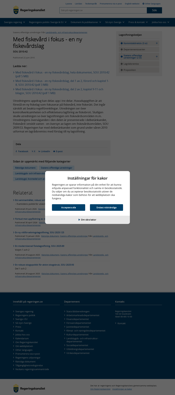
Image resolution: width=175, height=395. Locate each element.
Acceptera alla (68, 207)
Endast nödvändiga (106, 207)
